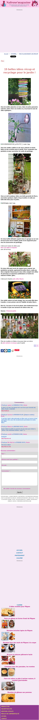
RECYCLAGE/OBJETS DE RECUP (28, 54)
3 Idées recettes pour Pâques (19, 606)
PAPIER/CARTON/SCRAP (22, 497)
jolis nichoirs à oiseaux (10, 343)
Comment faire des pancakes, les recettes (20, 666)
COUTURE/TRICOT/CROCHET (31, 496)
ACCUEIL (20, 550)
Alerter (25, 405)
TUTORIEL (14, 54)
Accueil (6, 54)
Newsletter (5, 706)
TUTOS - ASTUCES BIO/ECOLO (19, 499)
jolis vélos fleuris (18, 279)
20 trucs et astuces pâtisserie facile (19, 654)
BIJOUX (14, 501)
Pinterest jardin (11, 311)
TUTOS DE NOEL (4, 496)
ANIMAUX (10, 501)
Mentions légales (7, 711)
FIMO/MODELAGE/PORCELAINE (24, 501)
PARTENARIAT (19, 555)
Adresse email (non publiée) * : (10, 459)
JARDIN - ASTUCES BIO (32, 499)
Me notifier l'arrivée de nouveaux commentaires (17, 488)
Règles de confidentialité (10, 713)
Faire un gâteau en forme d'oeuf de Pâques (19, 618)
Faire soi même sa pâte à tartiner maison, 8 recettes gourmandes (19, 679)
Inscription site (6, 709)
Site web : (4, 465)
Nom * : (3, 453)
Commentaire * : (6, 471)
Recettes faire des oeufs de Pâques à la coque (19, 642)
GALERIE (20, 558)
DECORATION (21, 496)
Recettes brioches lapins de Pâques (19, 630)
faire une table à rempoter (9, 247)
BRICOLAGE (31, 497)
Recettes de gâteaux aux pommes (20, 692)
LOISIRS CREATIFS (13, 496)
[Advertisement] (19, 30)
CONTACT (19, 553)
